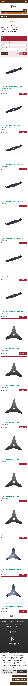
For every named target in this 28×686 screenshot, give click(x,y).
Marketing (12, 672)
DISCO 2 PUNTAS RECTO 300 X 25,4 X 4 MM (12, 312)
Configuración (21, 671)
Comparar (5, 93)
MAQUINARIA (6, 652)
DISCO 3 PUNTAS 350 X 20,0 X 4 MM (10, 496)
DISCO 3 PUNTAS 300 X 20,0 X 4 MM (10, 422)
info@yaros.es (14, 648)
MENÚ (5, 16)
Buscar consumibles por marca (13, 13)
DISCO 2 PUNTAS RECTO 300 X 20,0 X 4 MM (12, 238)
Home (2, 25)
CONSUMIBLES (10, 25)
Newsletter (20, 621)
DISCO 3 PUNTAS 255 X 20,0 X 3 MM (10, 348)
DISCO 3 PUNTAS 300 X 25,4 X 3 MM (10, 459)
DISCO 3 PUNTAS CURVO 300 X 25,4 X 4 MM (12, 606)
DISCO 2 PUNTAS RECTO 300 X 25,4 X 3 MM (12, 275)
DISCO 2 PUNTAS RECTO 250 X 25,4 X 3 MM (12, 164)
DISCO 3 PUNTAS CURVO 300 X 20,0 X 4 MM (12, 570)
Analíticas (6, 672)
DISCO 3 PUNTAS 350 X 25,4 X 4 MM (10, 533)
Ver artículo (22, 93)
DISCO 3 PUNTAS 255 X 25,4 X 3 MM (10, 385)
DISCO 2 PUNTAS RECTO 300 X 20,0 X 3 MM (12, 201)
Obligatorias (13, 670)
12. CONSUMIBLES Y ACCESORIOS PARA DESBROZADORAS (11, 27)
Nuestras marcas (14, 21)
